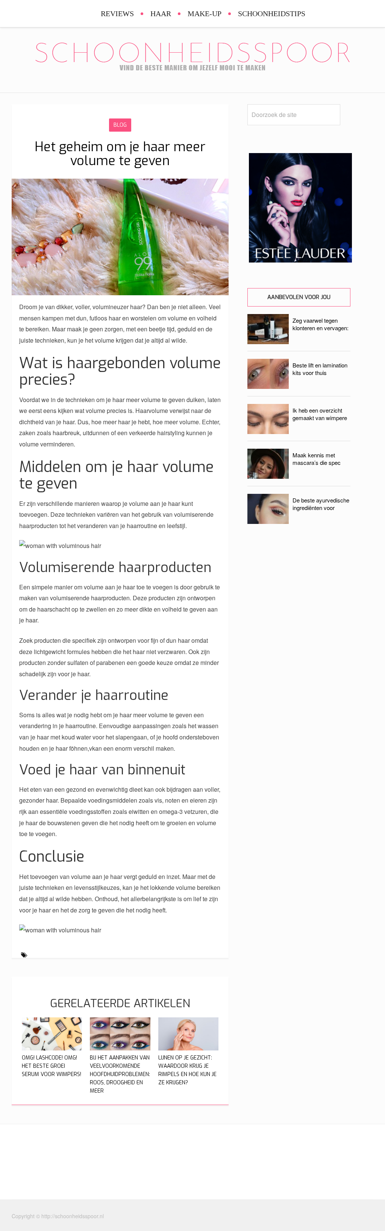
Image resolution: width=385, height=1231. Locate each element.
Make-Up (204, 13)
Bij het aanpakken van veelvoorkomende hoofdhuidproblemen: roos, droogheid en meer (120, 1074)
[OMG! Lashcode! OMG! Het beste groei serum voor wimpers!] (52, 1048)
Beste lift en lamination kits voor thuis (320, 368)
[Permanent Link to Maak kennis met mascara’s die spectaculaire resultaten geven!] (268, 476)
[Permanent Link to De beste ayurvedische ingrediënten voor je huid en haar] (268, 521)
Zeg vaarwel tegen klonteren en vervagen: (321, 324)
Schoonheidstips (271, 13)
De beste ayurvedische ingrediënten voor (321, 504)
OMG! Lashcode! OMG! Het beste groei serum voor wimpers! (51, 1066)
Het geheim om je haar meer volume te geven (120, 153)
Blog (120, 125)
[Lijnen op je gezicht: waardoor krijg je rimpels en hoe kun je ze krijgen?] (188, 1048)
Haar (160, 13)
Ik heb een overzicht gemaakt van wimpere (320, 414)
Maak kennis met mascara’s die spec (317, 458)
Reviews (117, 13)
